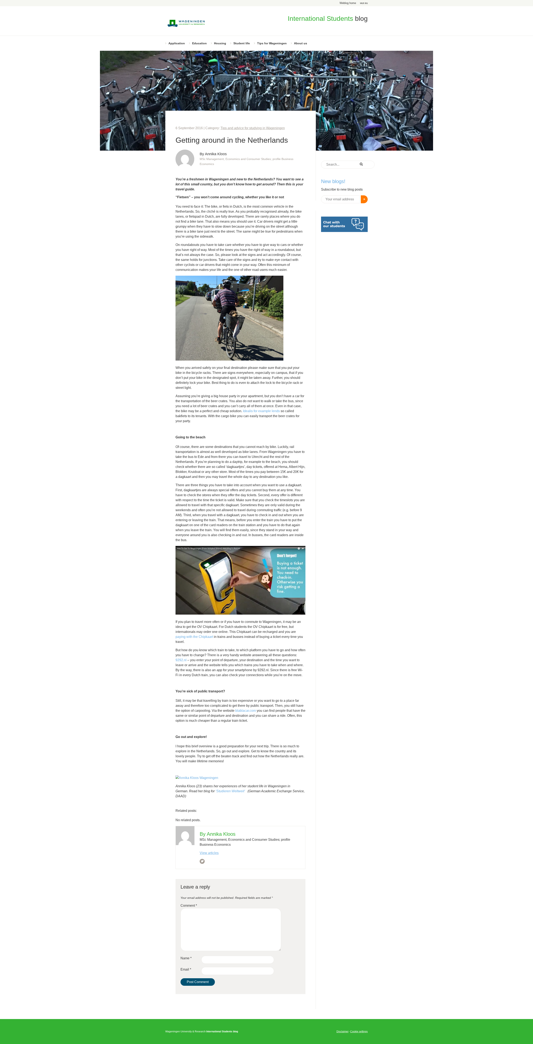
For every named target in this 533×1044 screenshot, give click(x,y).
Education (199, 43)
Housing (220, 43)
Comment (189, 905)
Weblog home (348, 3)
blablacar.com (246, 710)
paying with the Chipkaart (195, 637)
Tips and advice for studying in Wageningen (252, 128)
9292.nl (181, 660)
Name (186, 958)
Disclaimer (342, 1031)
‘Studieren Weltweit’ (230, 791)
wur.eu (364, 3)
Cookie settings (359, 1031)
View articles (209, 853)
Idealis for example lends (262, 411)
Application (176, 43)
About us (300, 43)
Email (186, 969)
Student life (241, 43)
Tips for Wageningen (272, 43)
